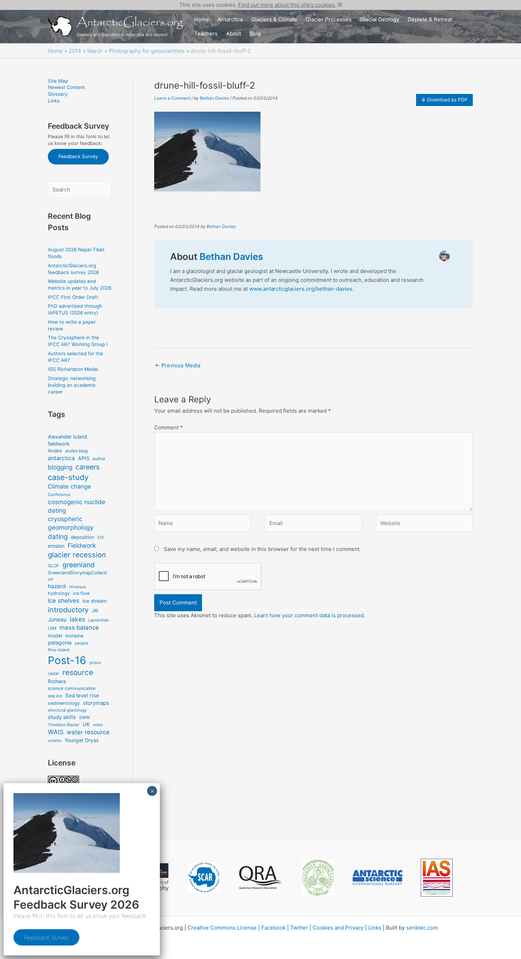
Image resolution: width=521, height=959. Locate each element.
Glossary (58, 94)
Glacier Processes (329, 19)
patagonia (60, 643)
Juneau (57, 619)
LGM (52, 628)
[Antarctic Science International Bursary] (377, 877)
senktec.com (422, 927)
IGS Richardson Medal (73, 369)
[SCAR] (203, 877)
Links (54, 101)
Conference (59, 494)
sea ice (55, 695)
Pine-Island (58, 649)
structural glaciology (67, 710)
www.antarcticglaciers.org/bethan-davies (300, 288)
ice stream (95, 601)
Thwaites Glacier (63, 724)
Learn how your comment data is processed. (309, 615)
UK (86, 724)
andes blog (76, 450)
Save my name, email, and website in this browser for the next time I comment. (262, 549)
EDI (100, 537)
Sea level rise (82, 695)
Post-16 (67, 660)
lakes (77, 619)
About (233, 33)
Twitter (299, 927)
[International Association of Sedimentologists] (437, 878)
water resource (88, 732)
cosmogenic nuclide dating (76, 506)
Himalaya (77, 587)
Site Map (58, 81)
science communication (72, 688)
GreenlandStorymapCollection (77, 576)
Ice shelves (63, 600)
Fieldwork (82, 545)
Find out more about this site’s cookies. (287, 4)
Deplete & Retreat (430, 19)
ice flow (81, 593)
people (81, 643)
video (98, 725)
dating (58, 537)
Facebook (273, 927)
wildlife (54, 740)
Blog (255, 33)
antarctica (61, 458)
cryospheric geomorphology (71, 523)
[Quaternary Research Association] (261, 878)
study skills (62, 717)
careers (87, 467)
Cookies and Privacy (338, 927)
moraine (74, 636)
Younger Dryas (82, 740)
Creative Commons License (222, 927)
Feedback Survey (78, 156)
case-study (68, 477)
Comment (168, 427)
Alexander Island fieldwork (67, 440)
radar (53, 673)
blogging (60, 467)
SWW (84, 717)
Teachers (206, 33)
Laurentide (98, 620)
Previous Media (177, 365)
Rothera (57, 681)
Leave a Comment (172, 98)
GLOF (53, 565)
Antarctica (230, 19)
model (55, 635)
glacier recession (77, 554)
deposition (82, 537)
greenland (78, 565)
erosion (56, 546)
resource (77, 672)
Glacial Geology (379, 19)
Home (201, 19)
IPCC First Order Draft (73, 297)
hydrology (59, 593)
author (99, 458)
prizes (95, 662)
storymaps (96, 702)
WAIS (55, 732)
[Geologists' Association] (318, 878)
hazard (57, 586)
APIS (83, 458)
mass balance (79, 627)
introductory (68, 610)
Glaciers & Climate (274, 19)
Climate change (69, 486)
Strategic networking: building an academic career (72, 385)
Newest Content (66, 87)
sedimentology (64, 703)
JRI (95, 610)
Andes (55, 450)
